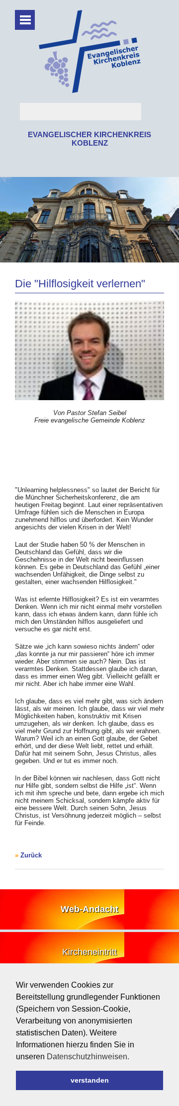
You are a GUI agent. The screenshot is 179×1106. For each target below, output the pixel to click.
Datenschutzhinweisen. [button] (88, 1056)
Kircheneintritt (89, 952)
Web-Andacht (89, 909)
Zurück (31, 855)
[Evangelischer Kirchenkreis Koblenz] (90, 90)
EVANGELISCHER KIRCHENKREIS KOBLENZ (89, 138)
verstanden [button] (90, 1080)
